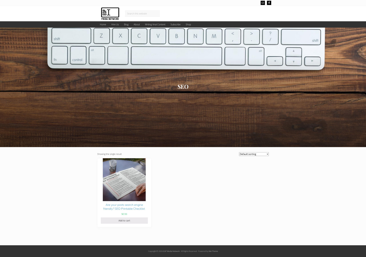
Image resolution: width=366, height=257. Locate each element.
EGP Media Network (171, 251)
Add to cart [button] (124, 220)
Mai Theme (213, 251)
